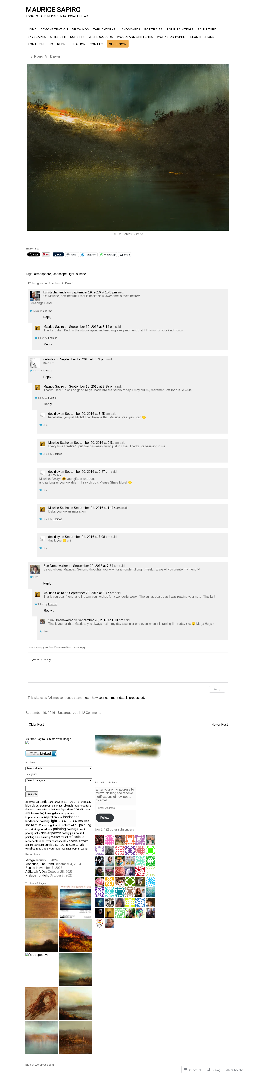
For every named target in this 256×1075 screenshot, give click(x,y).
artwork (58, 802)
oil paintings (32, 829)
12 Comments (91, 712)
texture (70, 844)
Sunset (30, 868)
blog (28, 805)
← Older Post (34, 724)
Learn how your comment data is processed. (114, 697)
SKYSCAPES (37, 36)
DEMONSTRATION (54, 29)
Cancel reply (78, 647)
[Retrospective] (41, 969)
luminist (73, 821)
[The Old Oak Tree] (41, 935)
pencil (82, 829)
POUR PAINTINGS (180, 29)
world (84, 848)
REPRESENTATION (71, 44)
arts (51, 801)
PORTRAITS (153, 29)
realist (64, 837)
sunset (60, 845)
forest (48, 813)
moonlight (48, 825)
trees (38, 848)
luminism (63, 821)
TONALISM (36, 44)
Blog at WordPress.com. (39, 1064)
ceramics (57, 805)
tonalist (30, 848)
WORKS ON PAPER (171, 36)
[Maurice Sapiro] (58, 742)
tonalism (81, 844)
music (58, 825)
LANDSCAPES (130, 29)
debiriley (49, 359)
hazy (63, 813)
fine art (79, 809)
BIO (50, 44)
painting (59, 829)
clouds (68, 805)
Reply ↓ (48, 317)
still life (29, 844)
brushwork (45, 805)
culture (86, 805)
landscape (60, 274)
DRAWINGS (80, 29)
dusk (38, 809)
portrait (56, 833)
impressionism (34, 817)
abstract (30, 801)
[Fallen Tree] (75, 1037)
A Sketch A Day (36, 871)
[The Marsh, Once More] (75, 1003)
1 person (47, 310)
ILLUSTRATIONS (201, 36)
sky (65, 841)
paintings (72, 829)
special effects (78, 841)
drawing (30, 809)
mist (38, 825)
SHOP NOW (117, 44)
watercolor (55, 848)
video (45, 848)
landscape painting (37, 821)
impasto (71, 813)
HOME (32, 29)
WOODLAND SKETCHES (135, 36)
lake (60, 817)
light (71, 274)
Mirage (30, 860)
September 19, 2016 (40, 712)
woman (76, 848)
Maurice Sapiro (53, 9)
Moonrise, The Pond (39, 864)
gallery (56, 813)
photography (32, 833)
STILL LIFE (58, 36)
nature (66, 825)
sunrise (81, 274)
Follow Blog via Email (106, 782)
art (38, 802)
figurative (67, 809)
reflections (76, 837)
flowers (35, 813)
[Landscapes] (41, 902)
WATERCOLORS (101, 36)
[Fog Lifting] (41, 1037)
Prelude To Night (37, 875)
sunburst (39, 845)
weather (66, 848)
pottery (65, 833)
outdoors (46, 829)
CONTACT (97, 44)
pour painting (42, 837)
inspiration (50, 817)
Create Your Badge (59, 739)
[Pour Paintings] (75, 935)
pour (72, 833)
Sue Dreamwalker (55, 565)
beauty (87, 801)
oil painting (83, 825)
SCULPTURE (207, 29)
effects (46, 809)
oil (72, 825)
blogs (35, 805)
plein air (46, 833)
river (48, 841)
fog (42, 813)
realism (55, 837)
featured (55, 809)
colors (78, 805)
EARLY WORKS (104, 29)
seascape (57, 841)
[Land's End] (75, 969)
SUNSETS (77, 36)
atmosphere (42, 274)
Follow (104, 817)
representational (35, 841)
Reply (217, 689)
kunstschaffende (54, 292)
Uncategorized (68, 712)
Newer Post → (221, 724)
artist (45, 801)
